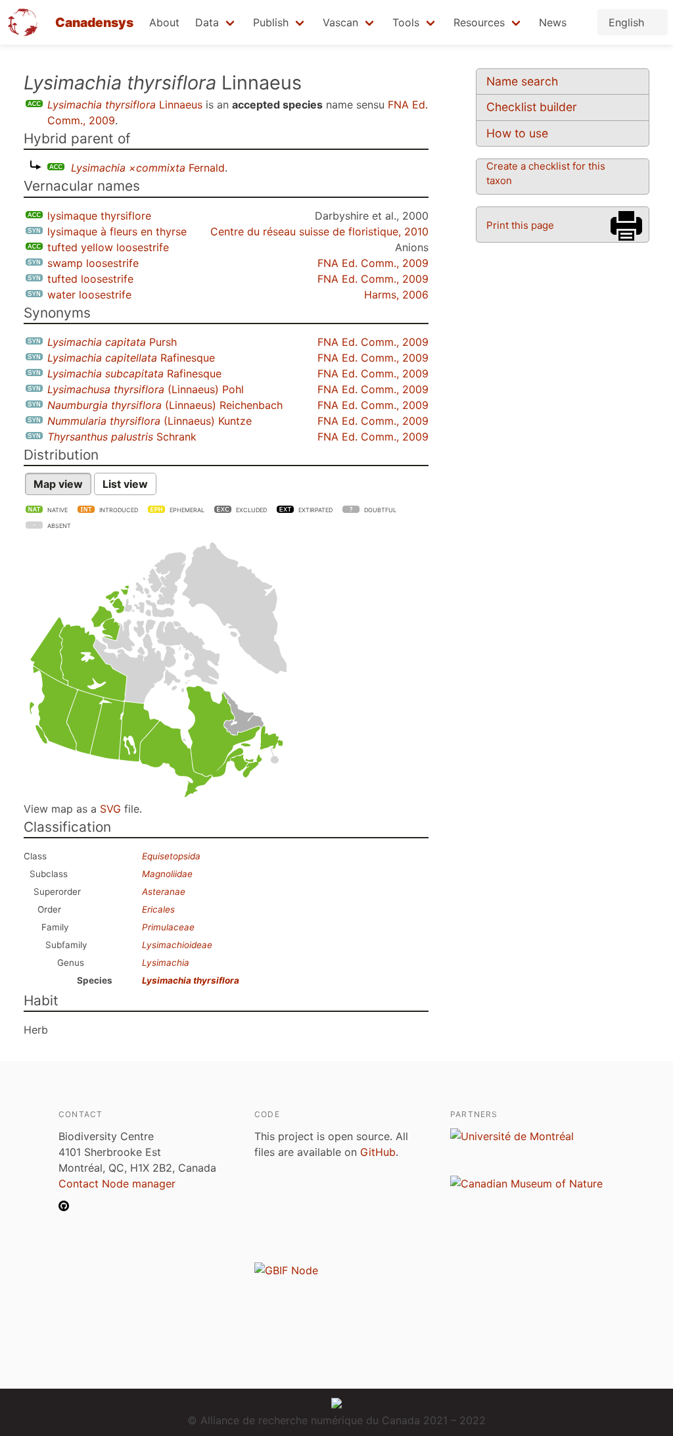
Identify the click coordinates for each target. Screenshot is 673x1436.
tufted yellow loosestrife (108, 247)
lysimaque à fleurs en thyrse (117, 231)
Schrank (122, 436)
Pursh (112, 341)
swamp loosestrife (93, 263)
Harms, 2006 (396, 294)
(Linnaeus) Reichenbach (165, 405)
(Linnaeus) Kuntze (149, 420)
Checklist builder (531, 107)
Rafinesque (131, 357)
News (553, 22)
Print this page (520, 225)
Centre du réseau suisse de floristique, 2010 (319, 231)
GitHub (378, 1152)
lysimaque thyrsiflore (99, 215)
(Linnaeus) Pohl (145, 389)
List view (125, 484)
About (164, 22)
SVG (110, 808)
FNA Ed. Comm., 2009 (373, 263)
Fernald (148, 167)
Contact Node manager (116, 1183)
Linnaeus (124, 104)
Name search (522, 81)
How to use (517, 133)
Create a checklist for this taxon (545, 173)
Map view (58, 484)
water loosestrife (89, 294)
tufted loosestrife (90, 278)
